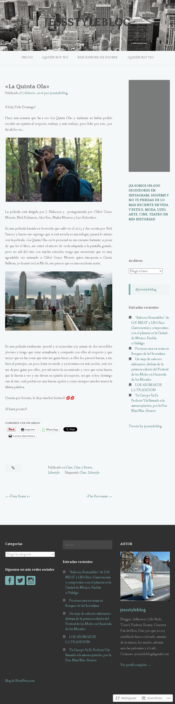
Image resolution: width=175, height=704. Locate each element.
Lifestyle (54, 472)
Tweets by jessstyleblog (145, 426)
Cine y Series (83, 467)
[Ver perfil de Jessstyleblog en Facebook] (9, 580)
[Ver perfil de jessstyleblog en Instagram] (30, 580)
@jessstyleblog (146, 289)
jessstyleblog (59, 93)
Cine (69, 467)
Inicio (27, 57)
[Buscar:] (87, 544)
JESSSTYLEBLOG (87, 22)
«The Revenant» (97, 496)
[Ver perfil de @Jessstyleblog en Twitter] (20, 580)
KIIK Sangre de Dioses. (98, 57)
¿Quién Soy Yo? (55, 57)
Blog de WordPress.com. (20, 681)
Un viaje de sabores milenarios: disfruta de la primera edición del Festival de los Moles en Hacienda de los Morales (149, 369)
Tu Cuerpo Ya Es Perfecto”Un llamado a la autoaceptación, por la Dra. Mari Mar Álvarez (88, 655)
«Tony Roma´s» (19, 496)
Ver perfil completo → (135, 665)
